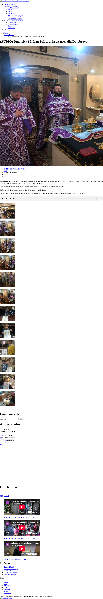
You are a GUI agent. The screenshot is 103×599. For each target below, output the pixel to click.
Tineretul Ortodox (9, 567)
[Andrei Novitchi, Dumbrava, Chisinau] (22, 556)
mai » (7, 444)
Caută (21, 419)
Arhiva (6, 29)
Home (6, 33)
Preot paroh (11, 28)
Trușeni (6, 591)
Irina (5, 171)
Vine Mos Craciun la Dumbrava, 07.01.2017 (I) (19, 517)
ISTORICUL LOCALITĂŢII (13, 15)
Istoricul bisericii (13, 22)
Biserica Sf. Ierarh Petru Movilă (14, 20)
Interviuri (11, 11)
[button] (6, 598)
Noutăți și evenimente (11, 6)
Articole (10, 10)
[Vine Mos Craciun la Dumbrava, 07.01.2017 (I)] (22, 514)
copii (5, 584)
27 (6, 442)
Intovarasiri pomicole (14, 17)
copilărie (6, 585)
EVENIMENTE (13, 8)
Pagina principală (9, 4)
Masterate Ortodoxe (10, 574)
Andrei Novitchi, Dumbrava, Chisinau (16, 559)
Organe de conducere (15, 19)
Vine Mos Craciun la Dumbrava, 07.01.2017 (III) (19, 538)
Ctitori (10, 26)
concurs (6, 582)
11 (1, 438)
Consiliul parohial (13, 24)
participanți (7, 589)
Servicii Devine (9, 35)
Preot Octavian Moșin (11, 569)
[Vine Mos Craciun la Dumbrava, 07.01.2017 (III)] (22, 535)
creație (6, 587)
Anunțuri (11, 13)
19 (3, 440)
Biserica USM (8, 570)
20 (6, 440)
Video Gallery (5, 496)
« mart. (2, 444)
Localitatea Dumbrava (11, 572)
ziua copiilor (7, 593)
